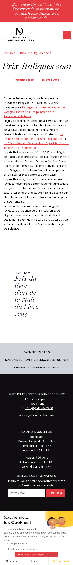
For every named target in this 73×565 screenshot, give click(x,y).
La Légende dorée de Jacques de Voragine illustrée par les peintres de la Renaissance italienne (34, 111)
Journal (10, 53)
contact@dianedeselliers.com (36, 415)
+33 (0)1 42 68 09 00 (39, 408)
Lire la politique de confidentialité (20, 549)
